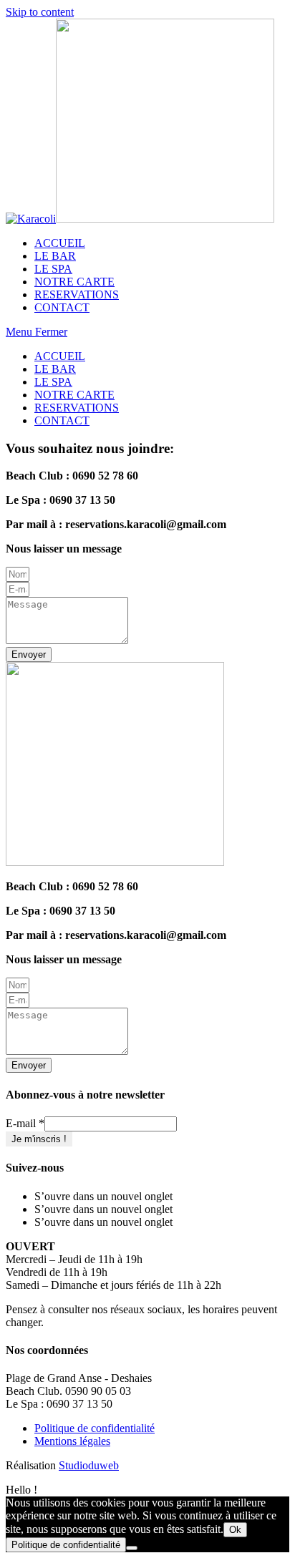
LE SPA (53, 382)
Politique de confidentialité (94, 1428)
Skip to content (40, 12)
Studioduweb (89, 1465)
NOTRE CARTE (74, 395)
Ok (235, 1529)
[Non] (131, 1548)
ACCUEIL (59, 356)
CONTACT (62, 420)
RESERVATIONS (76, 407)
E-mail (25, 1123)
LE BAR (55, 369)
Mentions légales (72, 1441)
